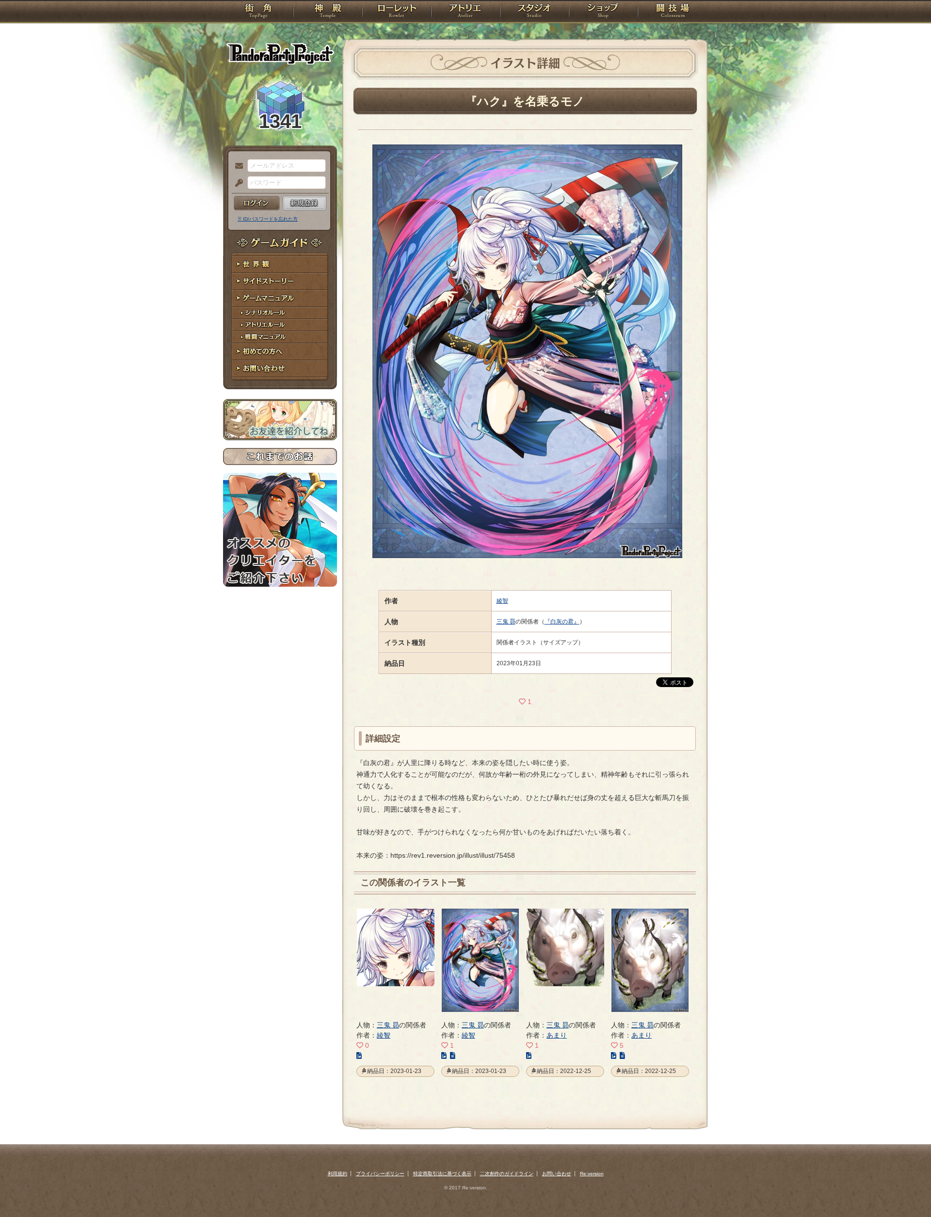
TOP (258, 12)
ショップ (603, 12)
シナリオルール (280, 313)
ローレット (396, 12)
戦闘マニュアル (280, 337)
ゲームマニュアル (280, 298)
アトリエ (465, 12)
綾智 (502, 600)
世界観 (280, 264)
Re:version (592, 1173)
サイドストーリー (280, 281)
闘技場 (673, 12)
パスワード (236, 183)
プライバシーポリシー (380, 1173)
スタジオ (534, 12)
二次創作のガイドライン (506, 1173)
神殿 (327, 12)
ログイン (257, 203)
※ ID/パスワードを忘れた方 (268, 219)
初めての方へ (280, 351)
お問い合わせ (280, 368)
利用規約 (337, 1173)
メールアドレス (236, 166)
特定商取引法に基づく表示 (442, 1173)
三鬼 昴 (506, 621)
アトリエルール (280, 325)
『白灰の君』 (562, 621)
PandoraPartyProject (280, 53)
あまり (556, 1035)
